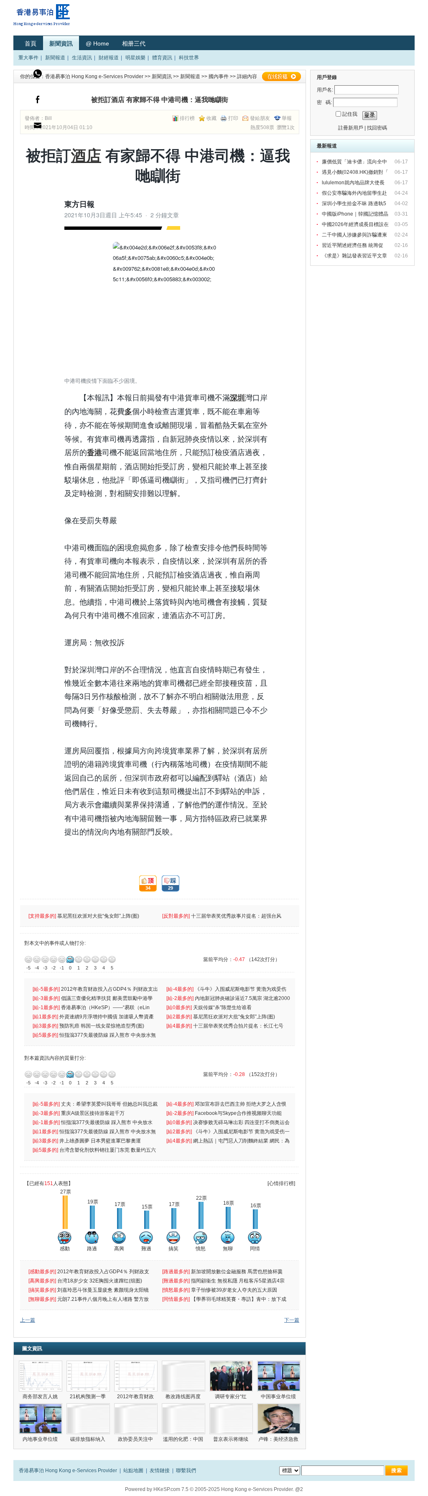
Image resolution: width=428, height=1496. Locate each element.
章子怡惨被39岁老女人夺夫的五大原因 (234, 1290)
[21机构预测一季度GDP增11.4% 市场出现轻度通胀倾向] (88, 1376)
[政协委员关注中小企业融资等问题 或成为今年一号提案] (136, 1418)
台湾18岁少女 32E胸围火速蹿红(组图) (100, 1281)
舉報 (287, 118)
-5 (28, 959)
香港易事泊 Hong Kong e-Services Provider (94, 76)
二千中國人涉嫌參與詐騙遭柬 (355, 235)
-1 (62, 959)
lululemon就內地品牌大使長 (354, 183)
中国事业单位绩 (279, 1396)
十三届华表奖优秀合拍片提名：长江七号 (239, 1026)
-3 (45, 959)
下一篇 (291, 1320)
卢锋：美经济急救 (279, 1439)
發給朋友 (260, 118)
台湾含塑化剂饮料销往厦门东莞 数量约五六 (108, 1150)
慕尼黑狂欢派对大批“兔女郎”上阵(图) (98, 916)
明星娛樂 (135, 58)
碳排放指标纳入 (88, 1439)
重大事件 (28, 58)
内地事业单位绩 (41, 1439)
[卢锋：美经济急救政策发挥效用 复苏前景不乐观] (279, 1418)
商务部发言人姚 (41, 1396)
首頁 (30, 43)
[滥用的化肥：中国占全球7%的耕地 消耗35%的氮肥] (183, 1418)
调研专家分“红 (231, 1396)
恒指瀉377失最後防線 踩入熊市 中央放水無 (108, 1035)
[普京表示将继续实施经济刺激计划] (231, 1418)
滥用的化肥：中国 (183, 1439)
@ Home (97, 43)
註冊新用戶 (350, 128)
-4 (37, 959)
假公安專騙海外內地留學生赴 (355, 193)
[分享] (37, 101)
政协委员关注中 (136, 1439)
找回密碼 (377, 128)
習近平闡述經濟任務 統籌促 (353, 245)
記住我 (349, 114)
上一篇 (27, 1320)
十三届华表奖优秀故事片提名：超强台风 (237, 916)
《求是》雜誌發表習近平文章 (355, 256)
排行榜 (187, 118)
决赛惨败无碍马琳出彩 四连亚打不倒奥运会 (242, 1122)
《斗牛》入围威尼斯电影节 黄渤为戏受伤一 (242, 1132)
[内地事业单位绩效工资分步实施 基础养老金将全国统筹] (40, 1418)
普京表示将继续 (231, 1439)
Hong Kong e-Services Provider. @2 (262, 1489)
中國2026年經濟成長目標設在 (356, 224)
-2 (53, 959)
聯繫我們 (186, 1470)
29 (167, 883)
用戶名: (325, 90)
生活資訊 (82, 58)
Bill (48, 118)
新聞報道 (55, 58)
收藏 (211, 118)
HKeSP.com (166, 1489)
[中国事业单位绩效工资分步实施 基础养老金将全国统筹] (279, 1376)
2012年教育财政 (136, 1396)
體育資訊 (162, 58)
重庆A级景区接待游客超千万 (93, 1113)
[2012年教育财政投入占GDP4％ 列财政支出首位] (136, 1376)
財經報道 (109, 58)
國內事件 (219, 76)
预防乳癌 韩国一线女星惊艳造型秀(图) (102, 1026)
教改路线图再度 (184, 1396)
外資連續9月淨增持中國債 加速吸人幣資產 (107, 1017)
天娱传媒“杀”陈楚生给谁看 (222, 1007)
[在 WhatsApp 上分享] (37, 75)
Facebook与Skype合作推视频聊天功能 (239, 1113)
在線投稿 (281, 76)
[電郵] (37, 127)
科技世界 (189, 58)
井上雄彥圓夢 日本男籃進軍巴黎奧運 (100, 1141)
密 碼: (324, 102)
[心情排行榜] (281, 1183)
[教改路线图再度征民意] (183, 1376)
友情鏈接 (160, 1470)
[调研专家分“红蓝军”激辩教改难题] (231, 1376)
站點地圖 (133, 1470)
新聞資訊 (61, 43)
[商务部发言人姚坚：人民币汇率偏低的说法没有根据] (40, 1376)
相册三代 (133, 43)
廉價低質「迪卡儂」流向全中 (355, 162)
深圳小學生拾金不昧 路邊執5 (354, 203)
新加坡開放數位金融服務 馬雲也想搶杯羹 (237, 1272)
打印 (233, 118)
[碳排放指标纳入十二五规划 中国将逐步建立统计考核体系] (88, 1418)
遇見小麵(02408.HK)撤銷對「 (356, 172)
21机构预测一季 (88, 1396)
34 (144, 883)
